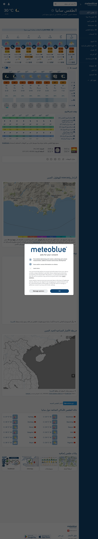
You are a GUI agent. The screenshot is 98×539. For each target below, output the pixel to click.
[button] (49, 268)
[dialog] (49, 269)
